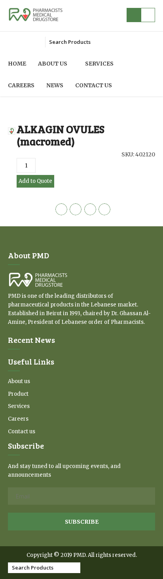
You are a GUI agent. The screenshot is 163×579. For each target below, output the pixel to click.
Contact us (93, 85)
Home (17, 63)
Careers (21, 85)
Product (18, 394)
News (54, 85)
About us (52, 63)
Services (99, 63)
